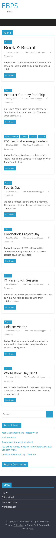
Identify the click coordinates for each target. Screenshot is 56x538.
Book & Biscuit (20, 47)
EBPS (10, 5)
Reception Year (11, 136)
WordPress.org (9, 506)
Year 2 (42, 136)
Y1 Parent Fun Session (21, 280)
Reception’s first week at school (17, 442)
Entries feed (8, 497)
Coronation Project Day (21, 234)
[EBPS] (5, 22)
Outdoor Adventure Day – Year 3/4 (19, 454)
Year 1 (8, 42)
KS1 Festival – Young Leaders (26, 141)
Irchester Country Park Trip (24, 94)
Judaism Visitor (15, 326)
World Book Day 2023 (20, 373)
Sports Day (12, 187)
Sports (24, 136)
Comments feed (9, 502)
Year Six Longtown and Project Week (20, 432)
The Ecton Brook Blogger (35, 52)
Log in (5, 492)
